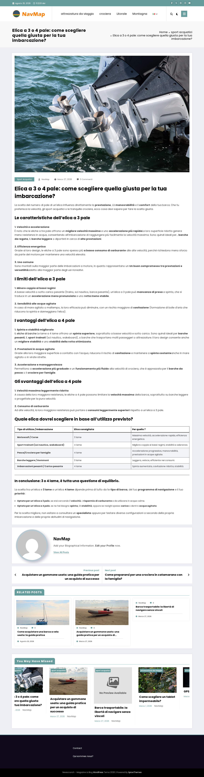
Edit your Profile (104, 545)
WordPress (98, 772)
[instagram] (185, 3)
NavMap (45, 179)
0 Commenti (86, 179)
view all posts (61, 552)
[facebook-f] (171, 3)
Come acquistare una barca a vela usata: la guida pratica (38, 633)
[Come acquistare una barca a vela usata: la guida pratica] (42, 612)
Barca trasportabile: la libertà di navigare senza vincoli (155, 608)
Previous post (91, 570)
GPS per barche (160, 691)
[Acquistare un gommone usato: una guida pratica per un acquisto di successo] (101, 612)
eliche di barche (26, 333)
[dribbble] (180, 3)
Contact (77, 748)
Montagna (139, 14)
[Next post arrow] (188, 575)
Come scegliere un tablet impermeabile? (122, 699)
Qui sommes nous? (83, 756)
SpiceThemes (135, 772)
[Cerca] (171, 14)
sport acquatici (24, 179)
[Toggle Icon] (184, 14)
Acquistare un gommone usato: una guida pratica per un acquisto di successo (60, 577)
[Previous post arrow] (15, 575)
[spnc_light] (177, 14)
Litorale (122, 14)
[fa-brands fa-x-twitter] (176, 3)
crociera (105, 14)
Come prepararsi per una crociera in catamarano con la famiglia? (143, 577)
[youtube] (189, 3)
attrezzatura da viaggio (77, 14)
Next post (110, 570)
